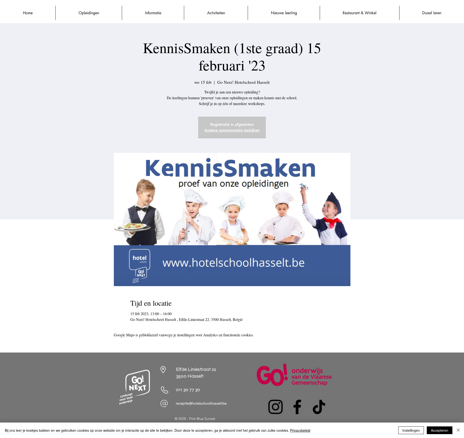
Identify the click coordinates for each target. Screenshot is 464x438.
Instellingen (411, 430)
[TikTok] (319, 407)
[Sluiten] (458, 430)
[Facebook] (297, 407)
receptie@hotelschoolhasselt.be (201, 403)
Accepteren (439, 430)
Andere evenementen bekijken (232, 130)
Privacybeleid (300, 430)
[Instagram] (275, 407)
